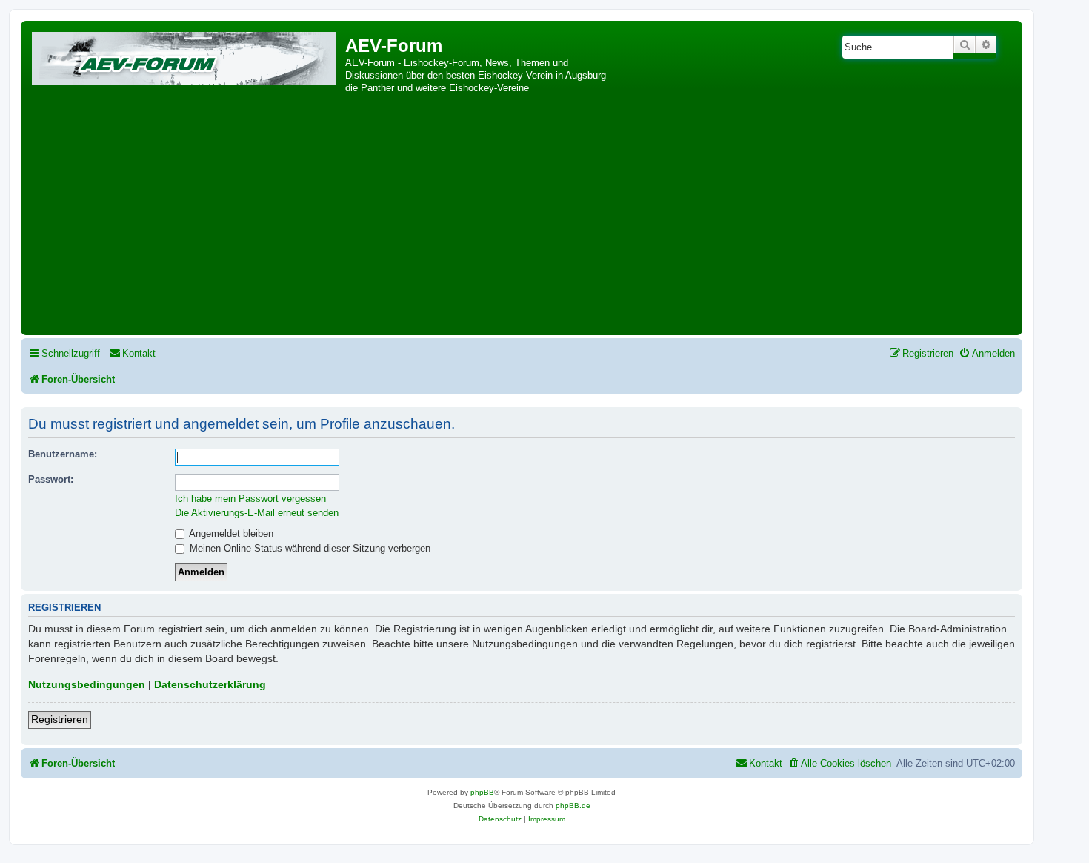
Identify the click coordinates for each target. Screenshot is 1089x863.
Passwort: (50, 479)
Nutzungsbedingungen (86, 684)
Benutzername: (62, 454)
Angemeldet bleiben (230, 533)
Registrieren (59, 719)
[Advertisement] (521, 220)
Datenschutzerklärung (210, 684)
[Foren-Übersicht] (184, 55)
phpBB (482, 792)
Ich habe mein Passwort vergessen (250, 498)
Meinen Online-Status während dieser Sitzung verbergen (308, 548)
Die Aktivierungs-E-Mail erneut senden (257, 512)
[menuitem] (132, 353)
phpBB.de (573, 805)
